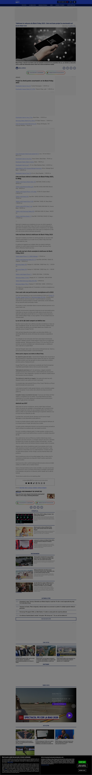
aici (5, 769)
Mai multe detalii (10, 762)
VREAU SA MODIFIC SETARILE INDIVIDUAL (82, 766)
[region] (46, 765)
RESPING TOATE (82, 770)
